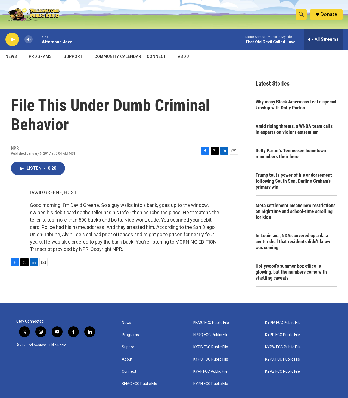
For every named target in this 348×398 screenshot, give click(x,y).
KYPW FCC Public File (283, 347)
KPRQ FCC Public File (210, 335)
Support (73, 56)
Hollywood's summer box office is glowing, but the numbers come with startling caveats (291, 272)
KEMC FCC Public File (139, 384)
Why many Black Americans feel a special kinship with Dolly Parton (296, 104)
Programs (40, 56)
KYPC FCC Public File (210, 359)
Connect (156, 56)
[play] (12, 39)
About (127, 359)
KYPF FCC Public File (210, 371)
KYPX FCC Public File (282, 359)
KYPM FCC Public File (283, 323)
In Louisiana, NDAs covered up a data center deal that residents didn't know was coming (293, 241)
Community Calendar (117, 56)
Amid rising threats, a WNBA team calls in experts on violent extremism (294, 129)
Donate (328, 14)
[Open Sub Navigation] (21, 56)
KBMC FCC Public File (211, 323)
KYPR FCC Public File (282, 335)
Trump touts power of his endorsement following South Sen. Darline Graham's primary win (294, 181)
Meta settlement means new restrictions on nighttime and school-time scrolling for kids (295, 211)
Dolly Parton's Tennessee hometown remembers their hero (291, 153)
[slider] (37, 39)
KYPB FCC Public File (210, 347)
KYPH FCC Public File (210, 384)
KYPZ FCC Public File (282, 371)
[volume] (28, 39)
